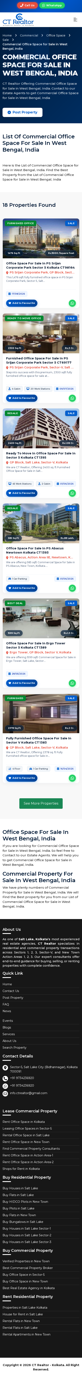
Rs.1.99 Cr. (68, 443)
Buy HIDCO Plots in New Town (25, 1202)
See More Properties (41, 803)
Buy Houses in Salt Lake (20, 1188)
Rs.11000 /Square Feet (61, 253)
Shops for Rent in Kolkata (21, 1169)
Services (9, 1034)
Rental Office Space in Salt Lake (26, 1135)
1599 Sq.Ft (14, 633)
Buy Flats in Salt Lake (18, 1195)
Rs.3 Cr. (69, 348)
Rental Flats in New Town (21, 1321)
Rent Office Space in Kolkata (24, 1122)
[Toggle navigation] (75, 20)
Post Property (25, 112)
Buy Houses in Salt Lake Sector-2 (27, 1235)
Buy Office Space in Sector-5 (24, 1275)
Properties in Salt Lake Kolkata (25, 1307)
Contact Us (11, 991)
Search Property (14, 1047)
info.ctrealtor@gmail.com (28, 1093)
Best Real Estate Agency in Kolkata (29, 1288)
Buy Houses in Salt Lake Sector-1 (27, 1228)
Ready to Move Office (24, 318)
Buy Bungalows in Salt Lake (23, 1222)
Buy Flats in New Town (19, 1215)
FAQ (6, 1004)
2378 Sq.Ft (14, 728)
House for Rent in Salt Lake (23, 1314)
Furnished (15, 698)
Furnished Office (20, 223)
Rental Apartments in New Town (26, 1334)
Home (7, 35)
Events (8, 1021)
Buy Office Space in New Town (25, 1281)
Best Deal (15, 603)
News (7, 1011)
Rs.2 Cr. (69, 728)
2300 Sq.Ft (14, 348)
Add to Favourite (23, 303)
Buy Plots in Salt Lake (18, 1208)
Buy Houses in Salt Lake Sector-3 (27, 1242)
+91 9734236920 (22, 1078)
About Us (9, 1041)
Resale (12, 413)
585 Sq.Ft (13, 538)
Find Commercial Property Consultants (31, 1149)
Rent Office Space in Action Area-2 (28, 1162)
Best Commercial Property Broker (28, 1268)
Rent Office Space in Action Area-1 (28, 1155)
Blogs (7, 1027)
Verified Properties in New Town (26, 1261)
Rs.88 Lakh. (67, 538)
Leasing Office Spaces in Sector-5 (27, 1128)
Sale (6, 40)
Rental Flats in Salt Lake (20, 1328)
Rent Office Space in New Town (26, 1142)
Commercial (29, 35)
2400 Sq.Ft (14, 443)
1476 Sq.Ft (14, 253)
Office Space (55, 35)
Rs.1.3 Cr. (69, 633)
